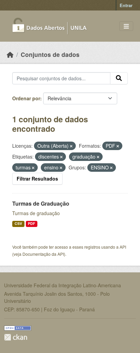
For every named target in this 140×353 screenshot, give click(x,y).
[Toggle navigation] (126, 26)
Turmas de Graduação (40, 203)
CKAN (15, 337)
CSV (18, 223)
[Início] (10, 54)
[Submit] (119, 78)
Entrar (126, 5)
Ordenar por (26, 98)
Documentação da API (43, 254)
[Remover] (71, 146)
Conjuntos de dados (50, 54)
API (123, 247)
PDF (31, 223)
